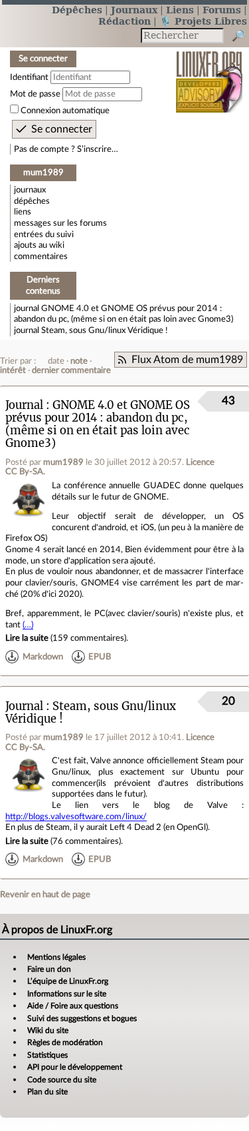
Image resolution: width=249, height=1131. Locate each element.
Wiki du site (47, 1030)
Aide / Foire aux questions (72, 1006)
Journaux (134, 9)
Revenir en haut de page (45, 895)
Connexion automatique (65, 111)
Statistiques (47, 1055)
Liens (180, 9)
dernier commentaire (71, 370)
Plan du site (47, 1092)
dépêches (32, 201)
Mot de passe (35, 94)
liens (22, 212)
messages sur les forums (60, 223)
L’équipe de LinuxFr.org (67, 981)
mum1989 (63, 462)
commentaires (41, 256)
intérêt (13, 370)
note (79, 361)
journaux (30, 190)
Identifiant (29, 77)
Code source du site (61, 1080)
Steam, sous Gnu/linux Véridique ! (104, 330)
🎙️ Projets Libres (203, 21)
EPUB (99, 657)
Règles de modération (65, 1042)
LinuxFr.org (209, 73)
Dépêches (77, 9)
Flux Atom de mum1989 (187, 359)
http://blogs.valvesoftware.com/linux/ (76, 817)
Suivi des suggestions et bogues (82, 1018)
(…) (28, 625)
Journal (24, 405)
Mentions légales (56, 957)
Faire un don (49, 969)
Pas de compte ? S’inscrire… (66, 149)
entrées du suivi (44, 234)
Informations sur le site (66, 994)
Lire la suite (26, 638)
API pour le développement (74, 1067)
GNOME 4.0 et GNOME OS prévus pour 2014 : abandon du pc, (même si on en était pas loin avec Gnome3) (97, 424)
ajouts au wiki (39, 245)
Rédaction (124, 21)
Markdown (43, 657)
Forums (222, 9)
